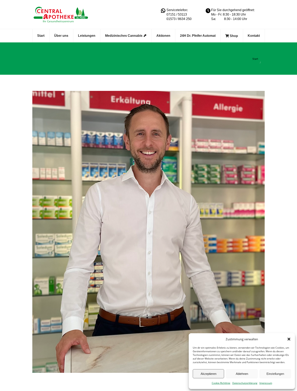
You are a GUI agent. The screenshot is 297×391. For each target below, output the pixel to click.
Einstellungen (275, 373)
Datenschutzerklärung (244, 383)
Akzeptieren (208, 373)
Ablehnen (242, 373)
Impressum (265, 383)
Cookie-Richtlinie (221, 383)
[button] (289, 339)
